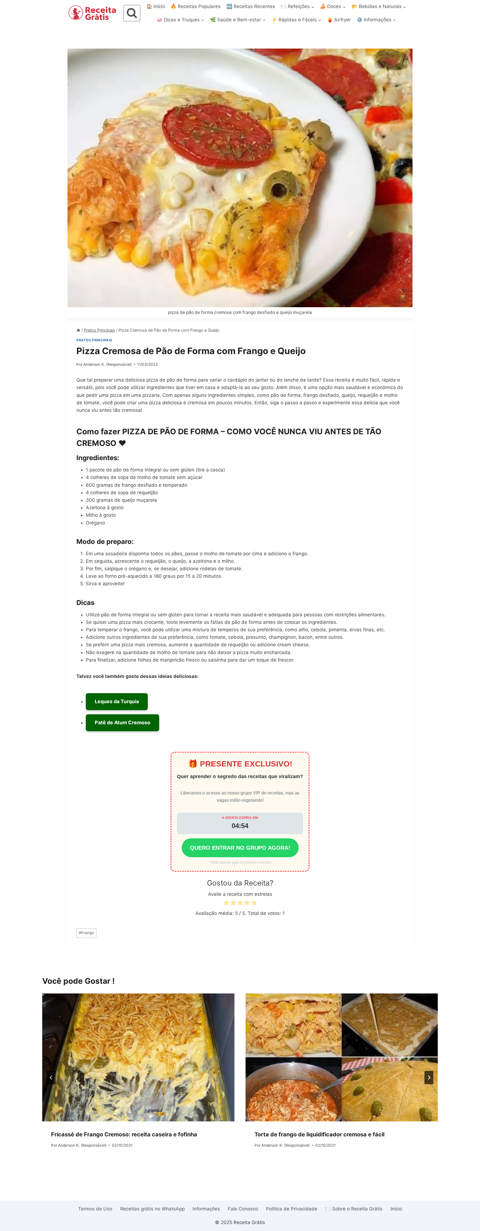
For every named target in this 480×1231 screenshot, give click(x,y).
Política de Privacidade (291, 1209)
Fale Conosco (243, 1209)
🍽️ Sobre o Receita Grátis (353, 1209)
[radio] (226, 904)
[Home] (78, 330)
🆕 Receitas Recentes (250, 6)
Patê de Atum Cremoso (122, 722)
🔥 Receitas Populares (196, 6)
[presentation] (138, 1057)
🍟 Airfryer (339, 19)
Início (396, 1209)
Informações (206, 1209)
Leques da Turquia (117, 701)
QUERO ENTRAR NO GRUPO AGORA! (240, 848)
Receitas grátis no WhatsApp (152, 1209)
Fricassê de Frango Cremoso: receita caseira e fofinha (124, 1134)
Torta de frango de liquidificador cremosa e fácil (319, 1134)
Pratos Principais (94, 340)
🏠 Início (155, 6)
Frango (86, 932)
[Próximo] (428, 1077)
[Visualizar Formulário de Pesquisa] (132, 13)
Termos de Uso (95, 1209)
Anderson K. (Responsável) (107, 364)
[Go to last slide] (51, 1077)
